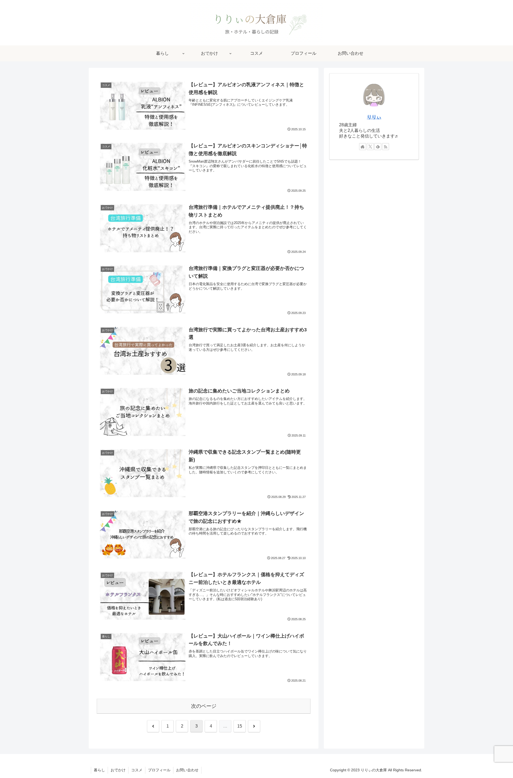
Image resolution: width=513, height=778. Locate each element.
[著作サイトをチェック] (362, 146)
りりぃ (374, 117)
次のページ (203, 706)
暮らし (99, 770)
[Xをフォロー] (370, 146)
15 (239, 726)
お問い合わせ (187, 770)
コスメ (136, 770)
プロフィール (159, 770)
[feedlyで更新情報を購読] (377, 146)
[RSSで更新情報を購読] (385, 146)
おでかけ (118, 770)
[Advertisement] (374, 181)
